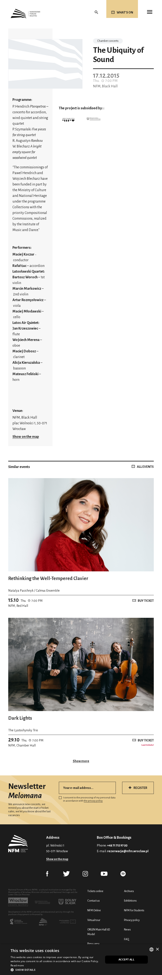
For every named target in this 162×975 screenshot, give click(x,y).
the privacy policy (93, 800)
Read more (17, 965)
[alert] (81, 959)
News (127, 929)
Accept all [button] (126, 959)
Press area (93, 943)
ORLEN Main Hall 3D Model (98, 932)
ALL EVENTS (145, 466)
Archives (129, 891)
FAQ (126, 939)
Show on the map (25, 437)
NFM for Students (134, 910)
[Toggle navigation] (149, 12)
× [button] (157, 949)
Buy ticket (146, 600)
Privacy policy (132, 920)
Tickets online (95, 891)
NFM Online (94, 910)
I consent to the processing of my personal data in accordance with (89, 799)
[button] (56, 970)
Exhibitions (130, 900)
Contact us (93, 900)
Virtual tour (93, 920)
